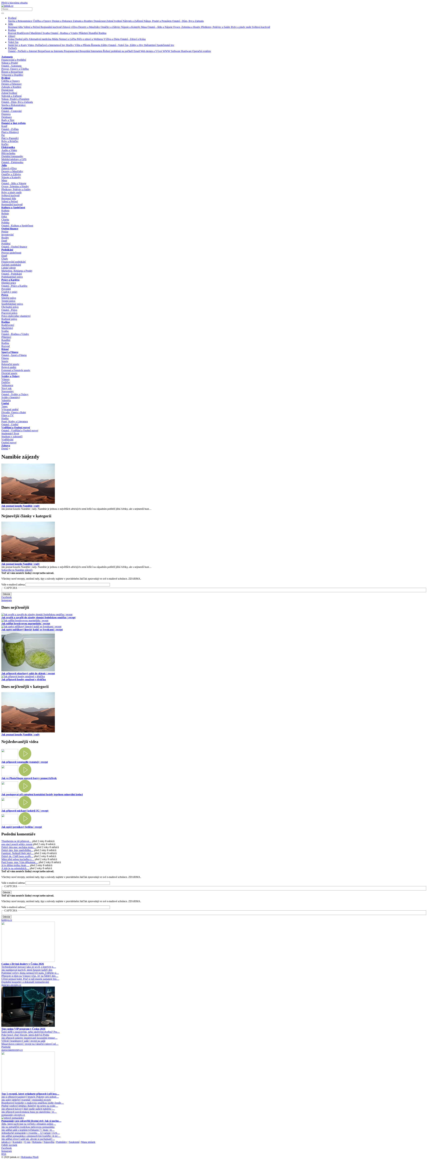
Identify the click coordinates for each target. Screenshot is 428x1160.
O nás (27, 1142)
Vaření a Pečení (31, 27)
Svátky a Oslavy (10, 376)
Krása (11, 39)
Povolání (6, 288)
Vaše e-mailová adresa (13, 584)
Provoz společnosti (11, 252)
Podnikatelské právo (12, 276)
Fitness (5, 358)
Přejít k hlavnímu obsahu (14, 2)
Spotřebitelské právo (12, 304)
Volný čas (13, 42)
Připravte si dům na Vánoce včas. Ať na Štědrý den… (29, 976)
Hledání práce (8, 282)
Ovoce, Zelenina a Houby (187, 27)
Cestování (7, 108)
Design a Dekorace (62, 21)
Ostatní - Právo (9, 310)
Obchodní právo (10, 307)
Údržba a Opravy (42, 21)
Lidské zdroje (8, 267)
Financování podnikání (13, 261)
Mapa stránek (88, 1142)
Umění (5, 403)
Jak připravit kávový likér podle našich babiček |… (28, 1108)
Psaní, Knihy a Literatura (14, 421)
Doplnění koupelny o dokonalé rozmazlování (25, 982)
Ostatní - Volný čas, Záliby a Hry (126, 45)
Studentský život (10, 433)
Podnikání (7, 249)
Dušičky (5, 382)
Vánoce (5, 379)
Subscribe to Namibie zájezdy (17, 570)
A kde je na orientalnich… (15, 868)
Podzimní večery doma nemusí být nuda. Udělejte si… (30, 972)
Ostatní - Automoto (11, 65)
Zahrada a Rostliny (83, 21)
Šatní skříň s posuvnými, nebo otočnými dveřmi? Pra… (30, 1031)
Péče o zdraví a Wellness (90, 39)
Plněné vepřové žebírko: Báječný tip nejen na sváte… (29, 1105)
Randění (94, 33)
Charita (5, 219)
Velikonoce (7, 385)
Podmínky (61, 1142)
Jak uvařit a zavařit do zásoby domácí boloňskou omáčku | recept (38, 617)
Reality (5, 237)
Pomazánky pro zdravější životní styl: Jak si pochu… (31, 1120)
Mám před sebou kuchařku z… (17, 859)
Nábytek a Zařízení (133, 21)
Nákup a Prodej (9, 62)
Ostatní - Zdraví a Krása (133, 39)
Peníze (4, 231)
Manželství (36, 33)
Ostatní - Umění (9, 424)
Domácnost (100, 21)
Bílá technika (8, 153)
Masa (144, 27)
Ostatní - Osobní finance (14, 246)
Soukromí (74, 1142)
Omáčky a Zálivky (111, 27)
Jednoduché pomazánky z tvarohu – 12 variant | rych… (30, 1133)
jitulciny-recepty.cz (11, 985)
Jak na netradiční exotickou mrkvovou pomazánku (28, 1127)
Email (137, 51)
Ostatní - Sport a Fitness (14, 355)
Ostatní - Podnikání (11, 273)
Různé (5, 349)
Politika (5, 222)
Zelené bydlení (114, 21)
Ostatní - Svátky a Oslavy (14, 394)
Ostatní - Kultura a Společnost (17, 225)
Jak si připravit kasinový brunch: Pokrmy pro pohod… (30, 1096)
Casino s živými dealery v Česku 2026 (22, 963)
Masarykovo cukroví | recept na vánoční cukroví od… (29, 1043)
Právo (4, 294)
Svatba (46, 33)
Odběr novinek (9, 1145)
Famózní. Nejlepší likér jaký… (17, 853)
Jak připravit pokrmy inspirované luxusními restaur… (29, 1037)
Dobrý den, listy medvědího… (17, 850)
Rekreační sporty (10, 364)
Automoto (7, 56)
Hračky (70, 45)
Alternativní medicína (40, 39)
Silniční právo (8, 297)
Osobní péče (22, 39)
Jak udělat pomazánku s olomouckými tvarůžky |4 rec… (31, 1136)
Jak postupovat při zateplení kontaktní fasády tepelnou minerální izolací (42, 794)
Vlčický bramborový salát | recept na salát (23, 1040)
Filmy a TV (7, 415)
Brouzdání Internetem (91, 51)
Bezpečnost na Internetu (51, 51)
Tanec (4, 406)
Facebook (6, 597)
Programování (71, 51)
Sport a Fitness (9, 352)
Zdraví (11, 36)
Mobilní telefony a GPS (13, 159)
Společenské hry (165, 45)
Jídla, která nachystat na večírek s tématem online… (28, 1123)
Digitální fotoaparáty (12, 156)
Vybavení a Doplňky (12, 74)
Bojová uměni (8, 367)
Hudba (5, 418)
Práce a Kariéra (10, 279)
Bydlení (12, 18)
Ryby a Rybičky (9, 141)
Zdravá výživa (70, 27)
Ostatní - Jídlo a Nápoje (160, 27)
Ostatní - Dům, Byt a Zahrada (188, 21)
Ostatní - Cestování (11, 111)
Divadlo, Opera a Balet (13, 412)
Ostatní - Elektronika (12, 162)
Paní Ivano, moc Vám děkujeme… (19, 862)
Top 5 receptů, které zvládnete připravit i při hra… (30, 1093)
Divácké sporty (9, 373)
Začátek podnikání (11, 264)
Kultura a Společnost (13, 207)
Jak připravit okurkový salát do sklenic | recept (28, 673)
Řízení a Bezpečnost (12, 71)
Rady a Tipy (7, 120)
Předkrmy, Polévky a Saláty (216, 27)
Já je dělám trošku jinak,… (15, 865)
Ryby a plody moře (241, 27)
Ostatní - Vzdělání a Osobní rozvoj (19, 430)
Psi (3, 135)
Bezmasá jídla (15, 27)
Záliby (104, 45)
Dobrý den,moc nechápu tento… (18, 847)
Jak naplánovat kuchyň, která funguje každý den (26, 969)
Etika (4, 216)
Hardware (186, 51)
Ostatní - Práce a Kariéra (14, 285)
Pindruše (6, 1046)
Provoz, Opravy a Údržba (15, 68)
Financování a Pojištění (13, 59)
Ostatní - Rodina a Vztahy (64, 33)
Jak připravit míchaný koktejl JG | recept (24, 810)
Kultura (5, 210)
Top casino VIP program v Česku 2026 (23, 1028)
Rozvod (12, 33)
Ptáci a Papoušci (10, 138)
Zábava (5, 445)
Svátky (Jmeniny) (10, 397)
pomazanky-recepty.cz (13, 1114)
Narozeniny (7, 391)
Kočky (5, 144)
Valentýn (6, 400)
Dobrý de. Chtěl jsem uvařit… (17, 856)
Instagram (6, 600)
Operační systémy (201, 51)
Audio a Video (9, 150)
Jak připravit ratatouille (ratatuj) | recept (24, 762)
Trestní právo (8, 301)
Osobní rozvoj (8, 442)
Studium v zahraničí (11, 436)
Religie (5, 213)
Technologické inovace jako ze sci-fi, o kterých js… (28, 966)
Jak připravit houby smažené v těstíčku (23, 679)
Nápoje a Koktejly (131, 27)
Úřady (4, 258)
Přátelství (84, 33)
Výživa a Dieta (112, 39)
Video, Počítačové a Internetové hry (47, 45)
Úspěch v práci (9, 291)
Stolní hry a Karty (18, 45)
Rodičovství (23, 33)
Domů (4, 448)
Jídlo (10, 24)
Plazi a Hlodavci (10, 132)
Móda (55, 39)
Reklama (37, 1142)
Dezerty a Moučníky (89, 27)
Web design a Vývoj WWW (155, 51)
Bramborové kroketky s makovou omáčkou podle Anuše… (32, 1102)
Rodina (12, 30)
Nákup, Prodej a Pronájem (158, 21)
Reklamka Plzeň (29, 1157)
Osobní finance (9, 228)
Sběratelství (150, 45)
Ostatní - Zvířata (10, 129)
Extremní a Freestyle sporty (15, 370)
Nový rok (6, 388)
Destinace (6, 117)
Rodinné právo (9, 319)
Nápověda (48, 1142)
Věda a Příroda (83, 45)
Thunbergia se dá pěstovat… (16, 841)
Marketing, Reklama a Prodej (16, 270)
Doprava (6, 114)
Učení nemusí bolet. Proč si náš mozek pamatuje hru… (30, 979)
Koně (4, 126)
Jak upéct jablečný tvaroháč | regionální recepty (26, 1099)
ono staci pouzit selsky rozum (16, 844)
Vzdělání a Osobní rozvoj (15, 427)
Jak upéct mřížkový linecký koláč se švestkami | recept (32, 629)
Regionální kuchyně (51, 27)
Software (176, 51)
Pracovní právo (9, 313)
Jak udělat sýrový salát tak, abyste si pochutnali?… (28, 1139)
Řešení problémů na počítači (118, 51)
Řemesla (96, 45)
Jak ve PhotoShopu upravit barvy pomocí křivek (29, 778)
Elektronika (8, 147)
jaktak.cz (6, 1142)
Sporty (4, 361)
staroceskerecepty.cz (12, 1050)
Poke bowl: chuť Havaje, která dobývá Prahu (25, 1034)
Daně (4, 240)
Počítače (12, 48)
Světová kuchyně (261, 27)
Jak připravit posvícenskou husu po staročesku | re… (29, 1111)
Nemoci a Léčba (68, 39)
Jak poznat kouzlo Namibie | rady (20, 505)
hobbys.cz (6, 920)
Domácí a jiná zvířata (13, 123)
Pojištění (5, 243)
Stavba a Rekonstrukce (20, 21)
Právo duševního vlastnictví (15, 316)
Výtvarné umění (9, 409)
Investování (7, 234)
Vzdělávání (7, 439)
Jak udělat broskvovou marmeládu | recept (25, 623)
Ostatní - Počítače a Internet (23, 51)
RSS (3, 1154)
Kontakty (17, 1142)
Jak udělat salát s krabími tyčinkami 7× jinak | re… (28, 1130)
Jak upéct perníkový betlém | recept (21, 827)
